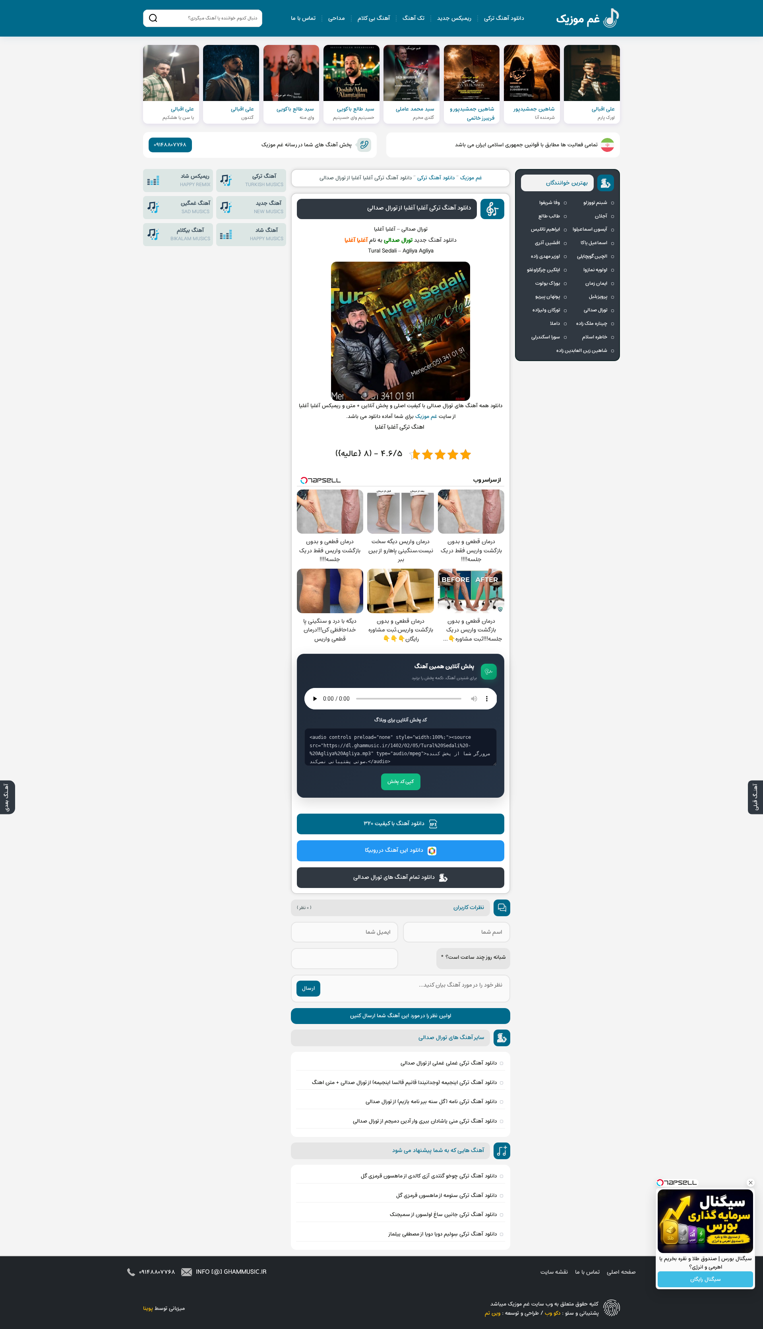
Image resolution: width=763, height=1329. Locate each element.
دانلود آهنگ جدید (435, 240)
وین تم (492, 1313)
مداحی (336, 18)
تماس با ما (303, 18)
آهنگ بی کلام (374, 18)
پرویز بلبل (598, 296)
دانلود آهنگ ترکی (504, 18)
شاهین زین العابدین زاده (581, 350)
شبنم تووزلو (595, 202)
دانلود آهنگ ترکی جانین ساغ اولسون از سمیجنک (443, 1214)
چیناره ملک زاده (591, 323)
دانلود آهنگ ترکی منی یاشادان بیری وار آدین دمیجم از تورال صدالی (425, 1121)
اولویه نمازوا (595, 270)
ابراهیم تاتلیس (545, 229)
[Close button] (751, 1183)
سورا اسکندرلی (545, 337)
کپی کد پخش (400, 781)
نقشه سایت (554, 1272)
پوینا (148, 1308)
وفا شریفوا (549, 202)
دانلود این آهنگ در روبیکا (394, 850)
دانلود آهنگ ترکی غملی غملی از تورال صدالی (449, 1063)
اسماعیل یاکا (594, 243)
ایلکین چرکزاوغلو (543, 270)
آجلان (601, 216)
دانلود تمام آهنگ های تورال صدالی (394, 877)
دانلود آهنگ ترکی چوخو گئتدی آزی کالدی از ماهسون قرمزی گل (429, 1176)
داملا (555, 323)
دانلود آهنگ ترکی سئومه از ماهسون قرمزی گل (446, 1195)
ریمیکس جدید (454, 18)
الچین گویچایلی (592, 256)
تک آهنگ (413, 18)
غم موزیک (588, 19)
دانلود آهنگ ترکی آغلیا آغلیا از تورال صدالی (419, 208)
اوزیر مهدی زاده (545, 256)
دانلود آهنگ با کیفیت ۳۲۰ (394, 824)
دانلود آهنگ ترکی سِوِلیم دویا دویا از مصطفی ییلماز (442, 1234)
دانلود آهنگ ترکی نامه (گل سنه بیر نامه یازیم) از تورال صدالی (431, 1101)
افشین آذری (547, 243)
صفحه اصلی (621, 1272)
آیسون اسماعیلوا (590, 229)
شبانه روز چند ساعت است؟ (473, 957)
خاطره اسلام (594, 337)
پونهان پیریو (547, 296)
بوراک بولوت (547, 283)
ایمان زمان (596, 283)
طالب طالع (549, 216)
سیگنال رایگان (705, 1279)
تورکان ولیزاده (546, 310)
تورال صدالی (595, 310)
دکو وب (552, 1313)
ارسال (308, 988)
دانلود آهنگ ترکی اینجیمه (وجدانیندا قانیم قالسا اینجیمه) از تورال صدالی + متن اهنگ (404, 1082)
